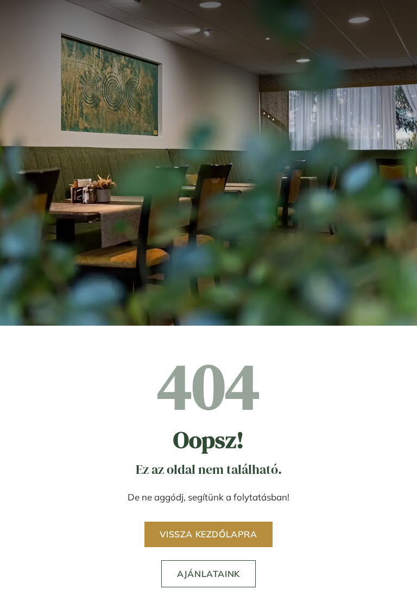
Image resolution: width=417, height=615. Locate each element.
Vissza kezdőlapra (208, 534)
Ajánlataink (208, 573)
